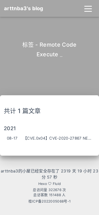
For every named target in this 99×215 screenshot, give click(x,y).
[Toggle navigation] (88, 8)
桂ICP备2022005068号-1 (49, 201)
